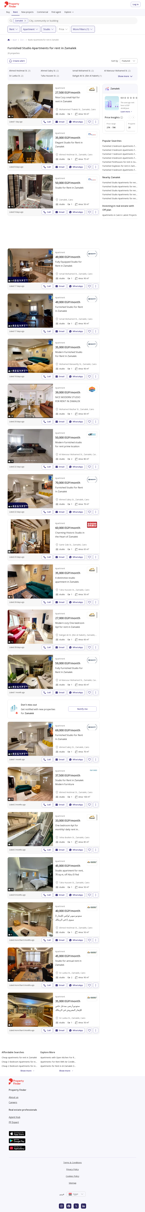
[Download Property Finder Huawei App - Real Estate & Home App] (17, 1148)
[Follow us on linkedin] (83, 1206)
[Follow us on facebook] (68, 1206)
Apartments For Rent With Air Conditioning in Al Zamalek (66, 1061)
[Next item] (133, 117)
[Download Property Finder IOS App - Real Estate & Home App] (17, 1133)
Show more (123, 76)
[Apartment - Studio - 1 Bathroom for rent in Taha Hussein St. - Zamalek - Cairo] (54, 585)
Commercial (42, 12)
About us (13, 1097)
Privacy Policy (72, 1169)
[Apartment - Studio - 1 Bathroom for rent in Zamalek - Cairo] (54, 195)
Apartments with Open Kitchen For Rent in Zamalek (64, 1057)
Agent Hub (14, 1117)
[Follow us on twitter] (76, 1206)
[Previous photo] (10, 101)
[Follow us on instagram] (61, 1206)
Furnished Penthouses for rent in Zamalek (121, 162)
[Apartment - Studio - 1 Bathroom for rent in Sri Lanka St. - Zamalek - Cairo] (54, 1013)
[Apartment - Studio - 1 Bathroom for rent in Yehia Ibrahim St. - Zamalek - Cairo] (54, 833)
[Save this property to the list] (89, 121)
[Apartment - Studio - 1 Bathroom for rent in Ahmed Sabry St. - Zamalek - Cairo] (54, 495)
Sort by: (114, 60)
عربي (61, 1194)
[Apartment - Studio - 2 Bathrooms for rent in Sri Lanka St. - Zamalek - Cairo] (54, 968)
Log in (136, 4)
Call (49, 121)
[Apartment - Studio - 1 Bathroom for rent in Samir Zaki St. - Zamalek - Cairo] (54, 540)
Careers (13, 1102)
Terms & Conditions (72, 1162)
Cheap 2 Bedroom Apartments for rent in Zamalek (25, 1066)
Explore (67, 12)
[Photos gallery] (30, 101)
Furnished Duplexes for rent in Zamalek (120, 166)
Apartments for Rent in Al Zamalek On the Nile (61, 1066)
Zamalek (19, 20)
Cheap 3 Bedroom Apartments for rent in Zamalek (25, 1061)
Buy (8, 12)
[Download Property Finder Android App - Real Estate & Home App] (17, 1140)
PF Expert (14, 1122)
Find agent (56, 12)
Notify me (82, 709)
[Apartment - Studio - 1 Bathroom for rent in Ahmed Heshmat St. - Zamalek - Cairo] (54, 150)
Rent (15, 12)
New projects (27, 12)
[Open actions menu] (95, 121)
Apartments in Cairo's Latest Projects (119, 215)
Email (61, 121)
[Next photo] (50, 101)
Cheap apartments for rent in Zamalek (19, 1057)
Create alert (19, 60)
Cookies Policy (72, 1176)
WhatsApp (78, 121)
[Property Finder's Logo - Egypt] (12, 4)
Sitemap (72, 1183)
